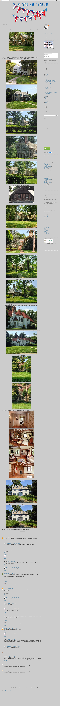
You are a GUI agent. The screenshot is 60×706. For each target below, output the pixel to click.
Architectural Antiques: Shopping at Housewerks (51, 92)
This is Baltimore (46, 184)
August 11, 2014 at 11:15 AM (16, 597)
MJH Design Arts (6, 628)
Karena (5, 588)
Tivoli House (45, 185)
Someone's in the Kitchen (47, 179)
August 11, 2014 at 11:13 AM (16, 567)
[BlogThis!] (21, 531)
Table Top (45, 181)
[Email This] (20, 531)
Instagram (45, 169)
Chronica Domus (46, 219)
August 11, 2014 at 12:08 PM (15, 615)
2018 (45, 67)
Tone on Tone (45, 234)
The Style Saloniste (46, 233)
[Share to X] (22, 531)
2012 (45, 105)
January (46, 102)
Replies (6, 541)
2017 (45, 68)
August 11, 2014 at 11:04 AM (12, 603)
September (46, 76)
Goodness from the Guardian (47, 162)
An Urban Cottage (46, 215)
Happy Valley (45, 163)
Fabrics (45, 161)
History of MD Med (46, 165)
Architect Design (46, 216)
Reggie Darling (46, 230)
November (46, 74)
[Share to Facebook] (23, 531)
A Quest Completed (47, 93)
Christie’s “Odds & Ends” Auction (49, 86)
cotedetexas (5, 537)
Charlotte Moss (46, 218)
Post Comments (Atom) (8, 690)
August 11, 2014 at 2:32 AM (11, 537)
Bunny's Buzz (45, 217)
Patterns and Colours (46, 178)
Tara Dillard (5, 573)
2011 (45, 106)
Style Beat (45, 231)
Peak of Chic (45, 228)
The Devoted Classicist (7, 615)
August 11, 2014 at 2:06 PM (13, 628)
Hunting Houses (47, 89)
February (46, 101)
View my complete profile (48, 33)
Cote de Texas (46, 220)
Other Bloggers (46, 177)
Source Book (45, 180)
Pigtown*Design (8, 543)
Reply (5, 546)
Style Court (45, 232)
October (46, 75)
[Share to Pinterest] (24, 531)
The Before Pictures (48, 87)
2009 (45, 108)
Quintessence (45, 229)
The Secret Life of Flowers (47, 182)
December (46, 73)
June (46, 96)
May (46, 97)
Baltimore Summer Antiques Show (49, 83)
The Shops (45, 183)
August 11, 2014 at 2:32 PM (11, 639)
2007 (45, 111)
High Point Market (46, 164)
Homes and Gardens (46, 167)
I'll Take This (45, 168)
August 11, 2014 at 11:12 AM (16, 543)
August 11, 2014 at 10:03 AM (10, 588)
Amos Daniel (5, 660)
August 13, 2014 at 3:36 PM (16, 633)
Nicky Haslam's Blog (46, 227)
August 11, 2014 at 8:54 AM (11, 573)
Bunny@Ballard (47, 79)
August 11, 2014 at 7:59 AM (11, 561)
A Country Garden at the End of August (50, 80)
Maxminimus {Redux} (46, 226)
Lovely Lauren (47, 88)
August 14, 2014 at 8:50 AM (11, 656)
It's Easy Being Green (47, 170)
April (46, 98)
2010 (45, 107)
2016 (45, 69)
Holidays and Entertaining (47, 166)
